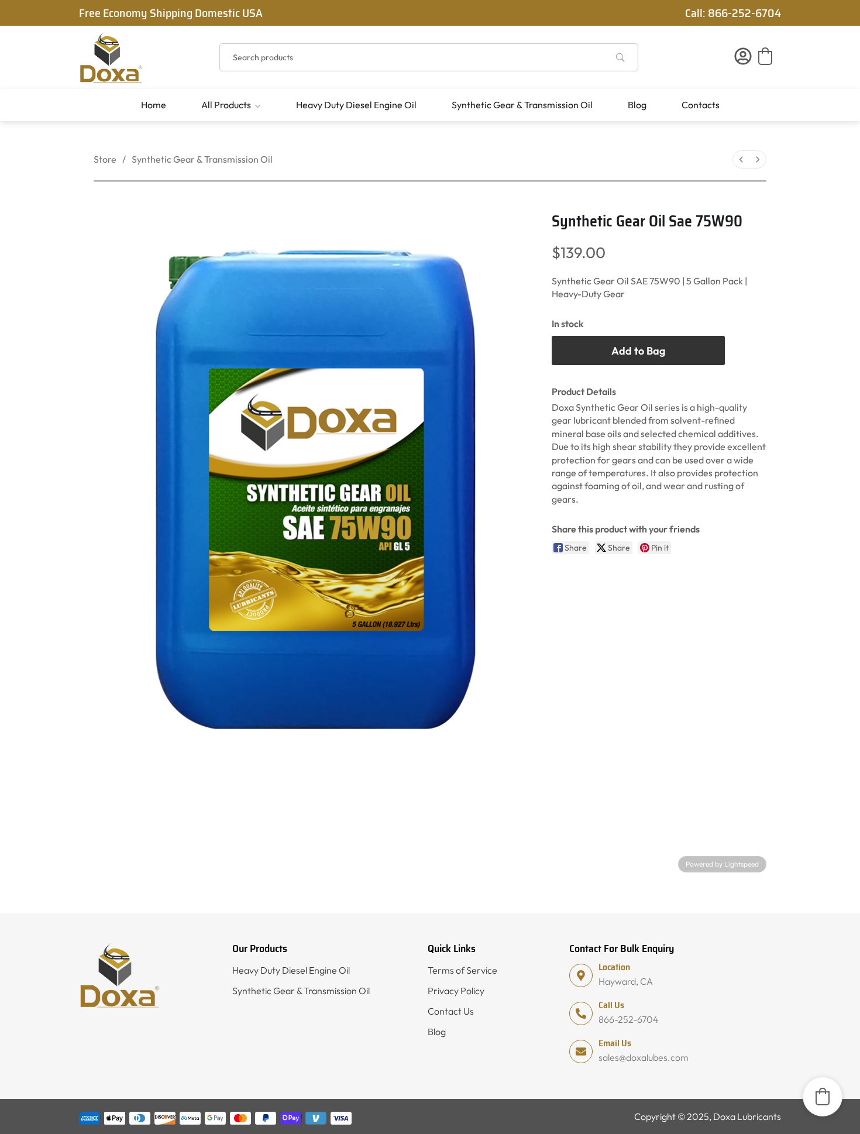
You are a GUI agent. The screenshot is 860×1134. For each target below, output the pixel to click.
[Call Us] (581, 1013)
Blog (637, 105)
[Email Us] (581, 1051)
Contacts (701, 105)
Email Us (614, 1043)
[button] (765, 56)
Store (105, 159)
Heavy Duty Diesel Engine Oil (356, 105)
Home (153, 105)
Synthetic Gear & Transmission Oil (522, 105)
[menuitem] (741, 159)
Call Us (611, 1005)
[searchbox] (428, 57)
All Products (226, 105)
